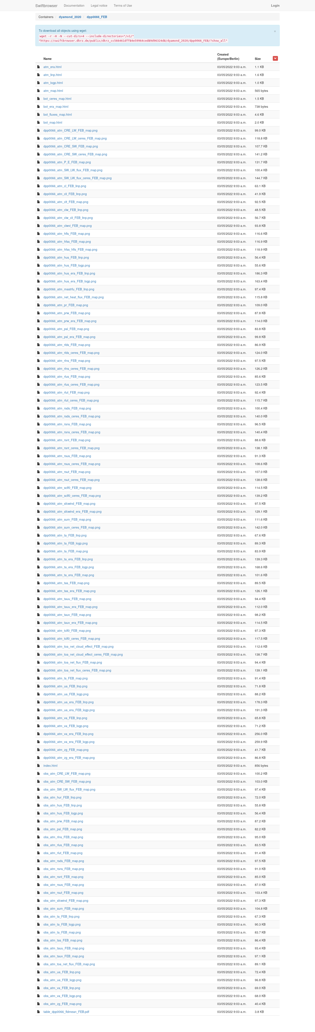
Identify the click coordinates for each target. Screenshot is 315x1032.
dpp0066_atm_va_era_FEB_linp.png (68, 734)
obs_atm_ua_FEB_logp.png (62, 980)
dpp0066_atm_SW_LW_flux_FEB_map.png (73, 170)
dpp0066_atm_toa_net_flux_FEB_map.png (73, 662)
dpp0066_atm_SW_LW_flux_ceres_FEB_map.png (78, 178)
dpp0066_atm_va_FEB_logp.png (66, 726)
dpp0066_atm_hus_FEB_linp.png (66, 257)
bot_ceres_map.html (57, 98)
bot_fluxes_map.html (58, 114)
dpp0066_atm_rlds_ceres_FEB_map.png (71, 352)
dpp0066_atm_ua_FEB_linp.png (65, 686)
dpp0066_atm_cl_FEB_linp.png (65, 186)
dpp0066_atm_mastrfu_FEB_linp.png (69, 289)
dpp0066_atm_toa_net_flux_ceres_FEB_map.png (77, 670)
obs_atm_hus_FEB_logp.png (63, 813)
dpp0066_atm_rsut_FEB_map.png (67, 472)
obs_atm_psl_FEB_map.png (63, 829)
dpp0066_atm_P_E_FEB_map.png (67, 162)
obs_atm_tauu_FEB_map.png (64, 948)
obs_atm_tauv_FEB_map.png (64, 956)
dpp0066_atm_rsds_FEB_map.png (67, 408)
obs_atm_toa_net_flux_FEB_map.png (69, 964)
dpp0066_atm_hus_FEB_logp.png (67, 265)
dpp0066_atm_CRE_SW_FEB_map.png (71, 146)
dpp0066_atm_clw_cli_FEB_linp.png (68, 217)
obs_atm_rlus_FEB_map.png (63, 845)
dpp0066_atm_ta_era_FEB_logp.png (69, 567)
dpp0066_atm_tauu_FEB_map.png (67, 599)
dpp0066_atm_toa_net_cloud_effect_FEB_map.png (79, 646)
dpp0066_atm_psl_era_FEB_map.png (69, 337)
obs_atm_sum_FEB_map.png (64, 908)
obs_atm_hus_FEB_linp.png (63, 805)
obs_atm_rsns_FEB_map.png (64, 869)
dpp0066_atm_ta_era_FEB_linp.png (68, 559)
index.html (50, 765)
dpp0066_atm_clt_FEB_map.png (66, 202)
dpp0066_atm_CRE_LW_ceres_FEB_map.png (75, 138)
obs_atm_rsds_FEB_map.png (64, 861)
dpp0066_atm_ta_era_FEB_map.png (69, 575)
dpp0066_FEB (97, 17)
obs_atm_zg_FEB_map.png (62, 1004)
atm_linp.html (53, 75)
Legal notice (99, 5)
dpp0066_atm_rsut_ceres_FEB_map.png (72, 479)
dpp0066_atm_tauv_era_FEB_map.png (70, 622)
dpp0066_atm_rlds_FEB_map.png (67, 344)
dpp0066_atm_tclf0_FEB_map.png (67, 630)
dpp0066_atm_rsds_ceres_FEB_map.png (72, 416)
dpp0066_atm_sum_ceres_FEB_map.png (72, 527)
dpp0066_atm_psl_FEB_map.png (66, 329)
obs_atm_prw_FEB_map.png (63, 821)
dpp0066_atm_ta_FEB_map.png (66, 551)
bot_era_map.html (56, 106)
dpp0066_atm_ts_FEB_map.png (66, 678)
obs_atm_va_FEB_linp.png (62, 988)
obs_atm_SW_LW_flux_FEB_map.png (69, 789)
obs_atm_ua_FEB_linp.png (62, 972)
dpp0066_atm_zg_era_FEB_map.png (69, 757)
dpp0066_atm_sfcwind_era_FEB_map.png (73, 511)
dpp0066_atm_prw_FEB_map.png (67, 313)
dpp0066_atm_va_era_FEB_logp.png (69, 742)
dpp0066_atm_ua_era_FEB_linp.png (69, 702)
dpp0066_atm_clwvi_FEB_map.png (68, 225)
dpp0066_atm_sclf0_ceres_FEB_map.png (72, 495)
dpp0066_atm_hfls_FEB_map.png (67, 233)
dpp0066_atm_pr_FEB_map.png (66, 305)
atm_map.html (53, 90)
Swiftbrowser (46, 5)
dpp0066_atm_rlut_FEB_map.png (67, 392)
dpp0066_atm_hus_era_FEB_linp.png (69, 273)
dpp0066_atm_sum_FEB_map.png (67, 519)
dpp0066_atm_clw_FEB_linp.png (66, 210)
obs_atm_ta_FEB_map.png (62, 932)
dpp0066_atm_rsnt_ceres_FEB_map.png (72, 448)
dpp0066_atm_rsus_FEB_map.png (67, 456)
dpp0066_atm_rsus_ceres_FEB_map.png (72, 464)
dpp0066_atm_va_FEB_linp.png (65, 718)
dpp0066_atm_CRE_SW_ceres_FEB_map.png (75, 154)
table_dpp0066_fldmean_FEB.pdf (66, 1011)
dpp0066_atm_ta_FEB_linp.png (65, 535)
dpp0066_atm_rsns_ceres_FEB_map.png (72, 432)
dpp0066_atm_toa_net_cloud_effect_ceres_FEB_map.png (83, 654)
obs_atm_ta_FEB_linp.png (62, 916)
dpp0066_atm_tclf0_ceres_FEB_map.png (72, 638)
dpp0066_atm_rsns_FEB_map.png (67, 424)
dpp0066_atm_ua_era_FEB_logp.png (69, 710)
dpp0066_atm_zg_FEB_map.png (66, 749)
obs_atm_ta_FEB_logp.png (62, 924)
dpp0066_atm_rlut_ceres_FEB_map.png (71, 400)
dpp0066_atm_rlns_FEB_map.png (67, 360)
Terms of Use (123, 5)
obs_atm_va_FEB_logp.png (62, 996)
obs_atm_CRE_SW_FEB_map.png (67, 781)
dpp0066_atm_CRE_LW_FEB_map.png (71, 130)
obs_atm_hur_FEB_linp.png (62, 797)
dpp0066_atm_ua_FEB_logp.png (66, 694)
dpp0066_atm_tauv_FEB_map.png (67, 614)
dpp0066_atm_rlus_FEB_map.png (67, 376)
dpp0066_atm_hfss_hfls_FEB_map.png (70, 249)
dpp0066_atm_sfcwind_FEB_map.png (69, 503)
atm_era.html (53, 67)
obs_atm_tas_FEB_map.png (63, 940)
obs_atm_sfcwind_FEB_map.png (66, 900)
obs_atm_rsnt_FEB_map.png (63, 876)
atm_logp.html (53, 82)
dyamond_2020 (70, 17)
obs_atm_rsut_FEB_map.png (63, 892)
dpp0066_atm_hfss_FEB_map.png (67, 241)
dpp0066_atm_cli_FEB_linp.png (65, 194)
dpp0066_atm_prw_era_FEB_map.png (70, 321)
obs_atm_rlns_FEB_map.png (63, 837)
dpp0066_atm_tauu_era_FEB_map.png (71, 607)
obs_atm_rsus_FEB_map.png (64, 884)
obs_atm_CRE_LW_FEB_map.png (67, 773)
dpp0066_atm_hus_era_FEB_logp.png (70, 281)
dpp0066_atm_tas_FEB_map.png (66, 583)
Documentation (74, 5)
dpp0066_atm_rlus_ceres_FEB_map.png (71, 384)
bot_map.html (53, 122)
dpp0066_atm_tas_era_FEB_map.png (70, 591)
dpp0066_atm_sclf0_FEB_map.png (68, 487)
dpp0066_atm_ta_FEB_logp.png (66, 543)
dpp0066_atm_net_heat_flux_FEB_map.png (74, 297)
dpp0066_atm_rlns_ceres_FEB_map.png (71, 368)
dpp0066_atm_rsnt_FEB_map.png (67, 440)
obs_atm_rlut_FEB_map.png (63, 853)
